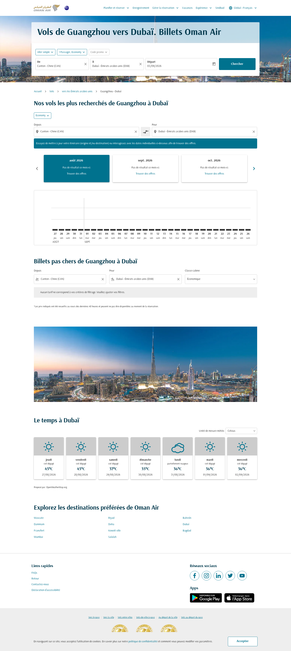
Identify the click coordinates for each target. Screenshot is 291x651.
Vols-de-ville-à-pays (145, 617)
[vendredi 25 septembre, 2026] (241, 230)
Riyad (111, 518)
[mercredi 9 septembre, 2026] (138, 230)
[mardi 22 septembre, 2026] (222, 230)
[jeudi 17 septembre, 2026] (190, 230)
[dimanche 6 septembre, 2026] (119, 230)
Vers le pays (94, 617)
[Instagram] (206, 575)
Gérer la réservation (165, 8)
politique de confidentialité (142, 641)
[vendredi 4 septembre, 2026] (106, 230)
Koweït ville (114, 530)
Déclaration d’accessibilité (45, 590)
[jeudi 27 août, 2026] (55, 230)
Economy (41, 115)
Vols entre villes (125, 617)
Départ (151, 61)
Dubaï (186, 524)
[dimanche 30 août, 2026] (74, 230)
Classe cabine (192, 270)
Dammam (39, 524)
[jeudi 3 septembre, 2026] (100, 230)
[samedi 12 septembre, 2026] (158, 230)
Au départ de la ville (168, 617)
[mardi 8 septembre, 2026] (132, 230)
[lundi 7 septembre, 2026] (125, 230)
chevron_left (37, 168)
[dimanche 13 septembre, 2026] (164, 230)
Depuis (37, 124)
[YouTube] (242, 575)
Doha (111, 524)
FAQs (34, 572)
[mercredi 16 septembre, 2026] (183, 230)
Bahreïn (187, 518)
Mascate (39, 518)
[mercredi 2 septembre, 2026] (93, 230)
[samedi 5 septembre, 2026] (112, 230)
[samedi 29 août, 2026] (67, 230)
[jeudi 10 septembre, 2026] (145, 230)
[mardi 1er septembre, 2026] (87, 230)
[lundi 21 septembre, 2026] (215, 230)
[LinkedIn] (218, 575)
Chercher (237, 64)
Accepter (243, 641)
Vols (51, 91)
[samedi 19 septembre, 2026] (202, 230)
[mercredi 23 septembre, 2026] (228, 230)
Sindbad (219, 8)
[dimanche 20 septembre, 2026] (209, 230)
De (38, 61)
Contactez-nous (40, 584)
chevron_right (254, 168)
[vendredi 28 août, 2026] (61, 230)
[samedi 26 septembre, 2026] (248, 230)
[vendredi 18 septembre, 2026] (196, 230)
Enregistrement (141, 8)
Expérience (204, 8)
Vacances (187, 8)
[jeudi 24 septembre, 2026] (235, 230)
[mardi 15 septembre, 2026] (177, 230)
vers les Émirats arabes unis (77, 91)
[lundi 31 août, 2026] (80, 230)
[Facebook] (194, 575)
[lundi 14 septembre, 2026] (170, 230)
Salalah (112, 537)
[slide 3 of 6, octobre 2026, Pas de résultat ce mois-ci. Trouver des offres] (214, 168)
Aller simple (43, 52)
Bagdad (187, 530)
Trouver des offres (76, 173)
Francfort (39, 530)
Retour (35, 578)
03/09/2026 (154, 66)
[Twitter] (230, 575)
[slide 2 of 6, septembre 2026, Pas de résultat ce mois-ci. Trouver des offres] (145, 168)
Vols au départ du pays (192, 617)
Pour (154, 124)
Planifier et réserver (117, 8)
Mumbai (38, 537)
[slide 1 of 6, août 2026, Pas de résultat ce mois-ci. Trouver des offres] (76, 168)
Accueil (38, 91)
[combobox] (60, 66)
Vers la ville (108, 617)
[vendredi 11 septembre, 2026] (151, 230)
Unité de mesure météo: (211, 431)
